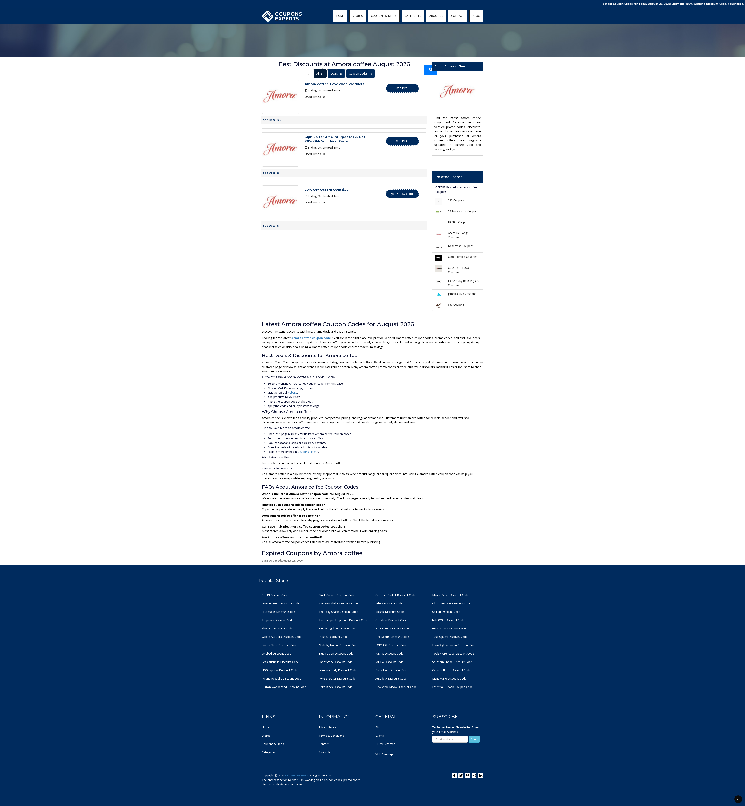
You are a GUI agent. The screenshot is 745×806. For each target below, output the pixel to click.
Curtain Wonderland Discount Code (284, 687)
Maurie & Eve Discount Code (450, 595)
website (292, 392)
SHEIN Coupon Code (275, 595)
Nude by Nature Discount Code (338, 645)
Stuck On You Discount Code (337, 595)
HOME (340, 15)
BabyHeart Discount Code (391, 670)
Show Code (405, 194)
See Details (271, 120)
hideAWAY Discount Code (448, 620)
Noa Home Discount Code (392, 628)
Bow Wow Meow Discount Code (396, 687)
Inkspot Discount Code (333, 637)
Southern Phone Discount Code (452, 662)
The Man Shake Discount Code (338, 603)
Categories (268, 752)
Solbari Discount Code (446, 612)
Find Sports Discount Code (392, 637)
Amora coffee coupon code (311, 338)
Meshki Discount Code (389, 612)
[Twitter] (460, 775)
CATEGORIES (413, 15)
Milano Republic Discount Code (281, 678)
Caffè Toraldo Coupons (462, 257)
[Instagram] (474, 775)
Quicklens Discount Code (391, 620)
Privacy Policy (327, 727)
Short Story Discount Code (335, 662)
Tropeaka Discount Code (277, 620)
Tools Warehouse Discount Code (453, 653)
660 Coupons (456, 304)
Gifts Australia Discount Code (280, 662)
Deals (336, 73)
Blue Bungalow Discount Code (338, 628)
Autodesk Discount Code (391, 678)
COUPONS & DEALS (384, 15)
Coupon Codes (360, 73)
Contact (324, 744)
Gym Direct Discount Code (449, 628)
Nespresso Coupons (461, 246)
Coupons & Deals (273, 744)
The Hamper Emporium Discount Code (343, 620)
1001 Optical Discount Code (449, 637)
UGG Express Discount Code (280, 670)
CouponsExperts (308, 452)
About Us (324, 752)
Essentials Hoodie (443, 687)
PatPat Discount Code (389, 653)
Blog (378, 727)
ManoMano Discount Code (449, 678)
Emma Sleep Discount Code (279, 645)
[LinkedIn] (480, 775)
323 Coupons (456, 200)
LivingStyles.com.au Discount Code (454, 645)
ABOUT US (436, 15)
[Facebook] (454, 775)
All (320, 73)
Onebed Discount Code (276, 653)
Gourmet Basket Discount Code (395, 595)
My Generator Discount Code (337, 678)
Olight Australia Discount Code (451, 603)
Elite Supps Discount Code (278, 612)
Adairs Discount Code (389, 603)
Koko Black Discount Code (335, 687)
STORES (358, 15)
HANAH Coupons (459, 222)
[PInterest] (467, 775)
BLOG (476, 15)
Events (379, 735)
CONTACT (457, 15)
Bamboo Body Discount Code (338, 670)
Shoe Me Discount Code (277, 628)
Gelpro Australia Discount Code (281, 637)
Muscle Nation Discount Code (281, 603)
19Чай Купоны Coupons (463, 211)
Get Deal (402, 88)
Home (266, 727)
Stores (266, 735)
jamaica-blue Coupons (462, 294)
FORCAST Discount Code (391, 645)
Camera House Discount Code (451, 670)
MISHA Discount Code (389, 662)
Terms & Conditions (331, 735)
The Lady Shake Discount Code (338, 612)
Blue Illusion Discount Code (336, 653)
